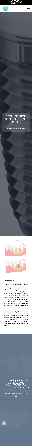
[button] (4, 423)
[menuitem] (27, 8)
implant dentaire (9, 309)
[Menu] (27, 8)
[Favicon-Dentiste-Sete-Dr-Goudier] (13, 8)
